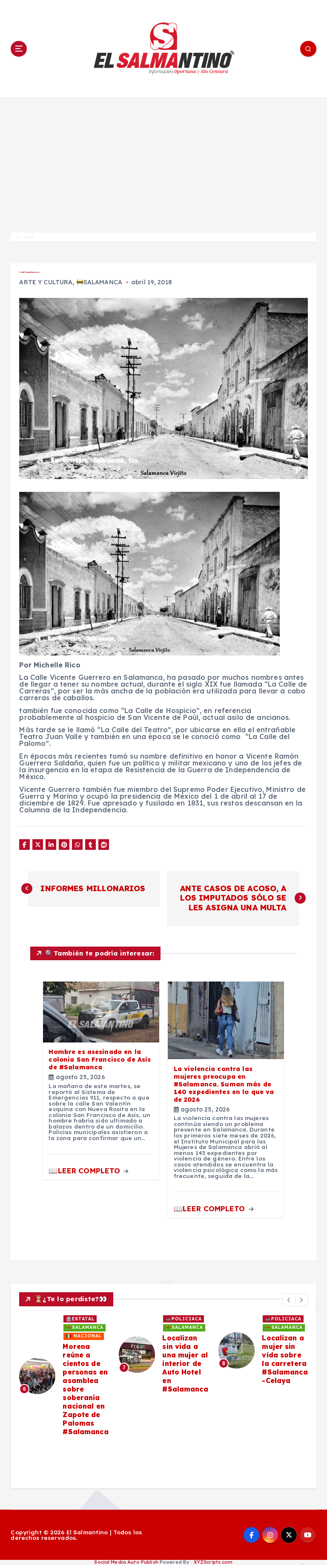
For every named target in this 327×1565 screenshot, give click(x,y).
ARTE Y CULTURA (45, 282)
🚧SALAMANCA (99, 282)
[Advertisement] (163, 161)
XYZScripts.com (213, 1562)
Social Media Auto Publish (126, 1562)
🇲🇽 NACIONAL (84, 1336)
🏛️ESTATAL (80, 1319)
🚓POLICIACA (184, 1319)
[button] (289, 1300)
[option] (64, 1376)
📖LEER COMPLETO (85, 1170)
